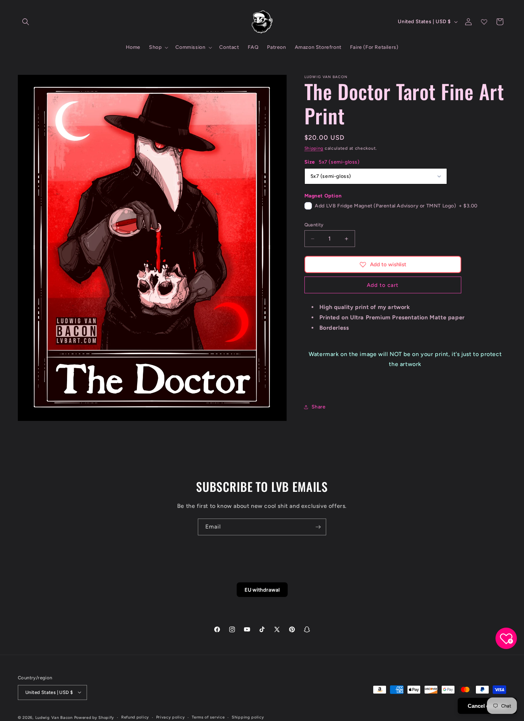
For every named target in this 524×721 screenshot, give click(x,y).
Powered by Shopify (94, 717)
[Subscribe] (318, 527)
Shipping (314, 148)
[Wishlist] (484, 22)
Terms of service (208, 717)
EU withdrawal (262, 590)
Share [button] (319, 407)
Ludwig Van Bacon (54, 717)
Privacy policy (170, 717)
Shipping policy (248, 717)
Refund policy (135, 717)
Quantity (314, 224)
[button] (26, 22)
